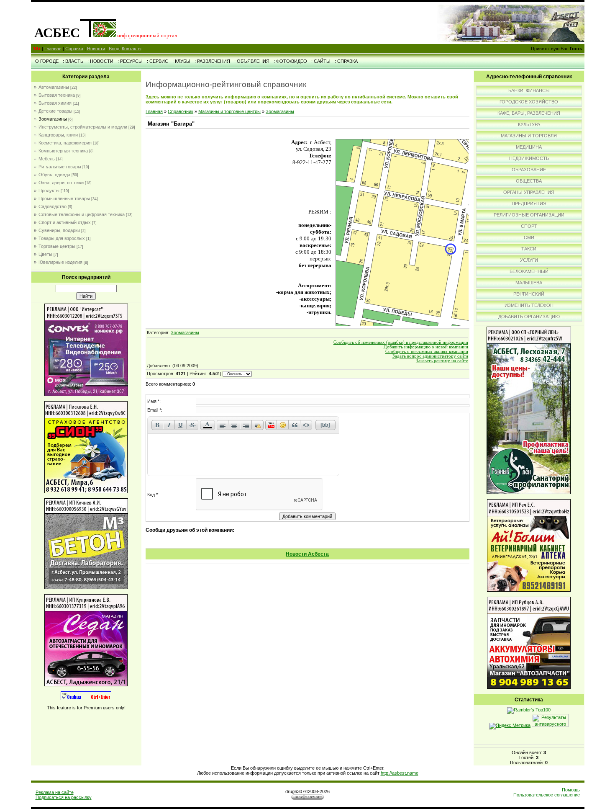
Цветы (45, 254)
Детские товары (55, 110)
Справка (74, 48)
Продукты (48, 190)
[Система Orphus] (86, 698)
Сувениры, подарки (59, 230)
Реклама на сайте (55, 792)
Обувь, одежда (54, 174)
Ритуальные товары (59, 166)
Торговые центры (56, 246)
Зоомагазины (52, 118)
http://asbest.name (399, 773)
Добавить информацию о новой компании (426, 347)
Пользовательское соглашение (546, 794)
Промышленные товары (64, 198)
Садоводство (52, 206)
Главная (53, 48)
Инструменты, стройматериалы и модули (82, 126)
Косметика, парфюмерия (65, 142)
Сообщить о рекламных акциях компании (426, 351)
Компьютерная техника (63, 150)
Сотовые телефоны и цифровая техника (81, 214)
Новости (96, 48)
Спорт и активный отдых (64, 222)
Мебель (46, 158)
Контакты (131, 48)
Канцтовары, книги (58, 134)
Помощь (571, 789)
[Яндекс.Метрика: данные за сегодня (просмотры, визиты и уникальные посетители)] (509, 726)
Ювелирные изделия (60, 262)
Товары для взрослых (61, 238)
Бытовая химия (55, 103)
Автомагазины (53, 87)
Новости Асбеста (307, 554)
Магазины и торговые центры (229, 111)
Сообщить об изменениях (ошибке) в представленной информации (400, 342)
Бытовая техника (56, 95)
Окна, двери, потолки (61, 182)
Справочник (180, 111)
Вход (114, 48)
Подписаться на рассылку (64, 797)
